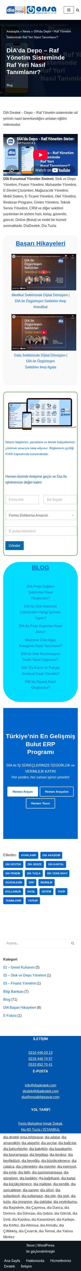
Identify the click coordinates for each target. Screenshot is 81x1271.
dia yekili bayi (57, 873)
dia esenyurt (66, 1166)
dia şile (50, 1196)
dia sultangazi (32, 1196)
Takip (61, 891)
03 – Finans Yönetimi (19, 983)
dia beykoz (58, 1154)
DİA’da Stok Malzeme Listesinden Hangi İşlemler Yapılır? (40, 612)
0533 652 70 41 (40, 1064)
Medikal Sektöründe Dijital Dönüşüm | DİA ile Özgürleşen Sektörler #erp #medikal (41, 301)
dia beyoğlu (31, 1161)
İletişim (26, 1266)
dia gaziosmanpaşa (47, 1172)
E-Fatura (10, 1015)
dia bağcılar (67, 1143)
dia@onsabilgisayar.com (40, 1097)
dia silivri (47, 1190)
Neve (31, 1245)
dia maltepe (42, 1184)
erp (31, 882)
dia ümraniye (22, 1202)
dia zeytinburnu (65, 1202)
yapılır (33, 900)
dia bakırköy (38, 1149)
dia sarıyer (30, 1190)
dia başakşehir (60, 1149)
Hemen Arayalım (56, 791)
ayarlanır (28, 855)
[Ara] (77, 10)
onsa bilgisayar (31, 1137)
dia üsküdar (43, 1202)
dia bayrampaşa (15, 1154)
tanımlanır (13, 900)
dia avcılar (49, 1143)
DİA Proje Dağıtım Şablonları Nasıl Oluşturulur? (40, 592)
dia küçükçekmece (17, 1184)
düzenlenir (13, 882)
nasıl (31, 891)
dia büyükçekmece (55, 1161)
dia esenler (47, 1166)
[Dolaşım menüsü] (69, 10)
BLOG (40, 567)
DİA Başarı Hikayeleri (19, 1007)
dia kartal (56, 864)
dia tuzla (34, 873)
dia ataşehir (30, 1143)
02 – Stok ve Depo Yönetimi (24, 975)
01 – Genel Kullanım (19, 967)
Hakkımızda (35, 1261)
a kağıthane (50, 1178)
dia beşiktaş (39, 1154)
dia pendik (13, 873)
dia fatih (24, 1172)
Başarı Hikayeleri (40, 243)
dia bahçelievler (15, 1149)
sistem (46, 891)
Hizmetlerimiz (60, 1261)
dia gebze (35, 864)
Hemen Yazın (40, 803)
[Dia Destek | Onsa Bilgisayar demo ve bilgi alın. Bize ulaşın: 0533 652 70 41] (30, 10)
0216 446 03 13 (40, 1053)
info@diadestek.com (40, 1085)
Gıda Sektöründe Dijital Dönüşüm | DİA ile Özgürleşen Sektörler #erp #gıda (40, 361)
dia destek (13, 864)
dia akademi (51, 855)
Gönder (15, 546)
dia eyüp (9, 1172)
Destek (9, 1266)
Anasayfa (12, 31)
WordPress (45, 1245)
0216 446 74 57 (40, 1059)
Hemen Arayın (23, 791)
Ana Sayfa (12, 1261)
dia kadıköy (28, 1178)
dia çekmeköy (26, 1166)
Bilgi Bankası (13, 991)
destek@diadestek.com (41, 1091)
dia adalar (52, 1137)
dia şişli (63, 1196)
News (26, 31)
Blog (9, 85)
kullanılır (13, 891)
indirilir (46, 882)
